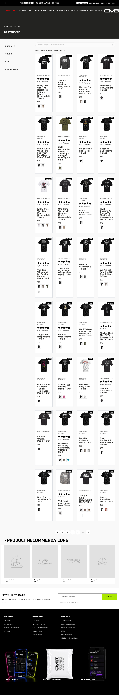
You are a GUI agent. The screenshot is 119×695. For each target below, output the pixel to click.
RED (105, 509)
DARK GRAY (85, 276)
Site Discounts (8, 624)
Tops (37, 10)
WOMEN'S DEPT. (26, 10)
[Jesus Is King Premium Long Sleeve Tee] (64, 62)
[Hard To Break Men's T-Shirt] (85, 245)
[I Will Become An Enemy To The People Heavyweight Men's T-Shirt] (106, 185)
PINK (64, 396)
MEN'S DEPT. (11, 10)
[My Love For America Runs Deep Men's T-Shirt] (85, 62)
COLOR (8, 54)
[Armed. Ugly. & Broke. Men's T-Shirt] (64, 365)
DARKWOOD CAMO (80, 515)
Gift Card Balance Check (69, 638)
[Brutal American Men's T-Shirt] (85, 185)
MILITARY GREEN (47, 286)
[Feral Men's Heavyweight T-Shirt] (106, 62)
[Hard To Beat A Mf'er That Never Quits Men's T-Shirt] (85, 309)
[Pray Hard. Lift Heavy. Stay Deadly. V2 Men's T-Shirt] (64, 418)
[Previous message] (5, 3)
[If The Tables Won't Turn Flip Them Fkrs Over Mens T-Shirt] (43, 124)
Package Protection (68, 627)
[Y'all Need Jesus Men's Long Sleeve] (64, 477)
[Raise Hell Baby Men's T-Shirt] (85, 365)
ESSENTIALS (82, 10)
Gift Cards (7, 631)
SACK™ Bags (61, 10)
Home (6, 27)
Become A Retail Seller (11, 627)
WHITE (39, 225)
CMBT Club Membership (40, 627)
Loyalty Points (37, 631)
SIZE (7, 62)
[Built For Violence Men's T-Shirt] (85, 418)
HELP (113, 3)
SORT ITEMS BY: (49, 50)
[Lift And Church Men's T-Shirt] (43, 418)
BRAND (8, 46)
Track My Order (66, 620)
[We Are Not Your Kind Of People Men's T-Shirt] (106, 245)
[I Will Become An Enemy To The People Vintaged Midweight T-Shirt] (64, 124)
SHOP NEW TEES (82, 3)
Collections (15, 27)
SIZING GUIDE (105, 3)
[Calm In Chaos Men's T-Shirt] (64, 309)
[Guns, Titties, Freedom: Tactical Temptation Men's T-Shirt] (43, 365)
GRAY (43, 165)
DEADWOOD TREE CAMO (59, 96)
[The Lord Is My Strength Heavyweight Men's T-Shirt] (64, 245)
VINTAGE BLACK (59, 227)
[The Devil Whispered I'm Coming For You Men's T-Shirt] (43, 245)
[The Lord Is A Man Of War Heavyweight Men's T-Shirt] (106, 309)
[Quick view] (50, 68)
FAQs (63, 631)
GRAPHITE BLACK (43, 225)
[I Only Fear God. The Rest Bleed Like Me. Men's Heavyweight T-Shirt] (43, 62)
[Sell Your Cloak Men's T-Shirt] (106, 365)
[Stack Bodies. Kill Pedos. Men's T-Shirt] (106, 418)
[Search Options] (112, 44)
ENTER (109, 597)
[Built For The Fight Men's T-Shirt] (85, 124)
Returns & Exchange (68, 624)
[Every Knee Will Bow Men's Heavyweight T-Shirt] (43, 185)
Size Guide (36, 620)
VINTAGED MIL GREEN (59, 167)
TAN (43, 106)
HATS (73, 10)
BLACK (39, 106)
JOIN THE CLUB (94, 3)
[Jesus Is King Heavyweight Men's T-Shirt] (85, 477)
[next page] (93, 532)
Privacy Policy (37, 634)
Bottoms (47, 10)
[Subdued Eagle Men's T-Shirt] (106, 124)
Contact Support (66, 634)
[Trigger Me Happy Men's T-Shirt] (43, 309)
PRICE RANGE (11, 69)
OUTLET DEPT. (96, 10)
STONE (85, 510)
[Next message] (73, 3)
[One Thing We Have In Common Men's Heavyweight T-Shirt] (64, 185)
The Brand (7, 620)
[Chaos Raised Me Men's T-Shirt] (106, 477)
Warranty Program (39, 624)
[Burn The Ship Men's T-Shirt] (43, 477)
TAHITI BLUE (68, 460)
